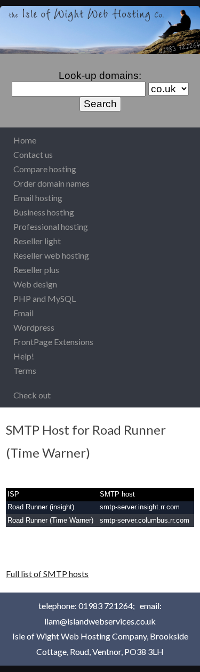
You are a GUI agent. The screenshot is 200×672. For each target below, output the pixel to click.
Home (24, 140)
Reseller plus (36, 270)
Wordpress (33, 327)
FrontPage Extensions (53, 342)
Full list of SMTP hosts (47, 574)
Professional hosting (50, 226)
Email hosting (37, 198)
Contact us (33, 154)
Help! (23, 356)
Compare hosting (44, 169)
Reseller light (37, 241)
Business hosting (43, 212)
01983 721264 (105, 606)
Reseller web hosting (51, 255)
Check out (32, 395)
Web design (35, 284)
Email (23, 313)
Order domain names (51, 183)
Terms (24, 370)
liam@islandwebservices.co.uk (100, 621)
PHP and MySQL (44, 298)
